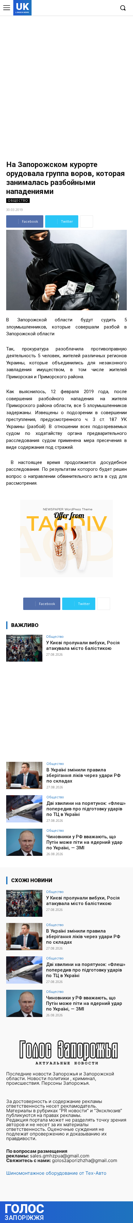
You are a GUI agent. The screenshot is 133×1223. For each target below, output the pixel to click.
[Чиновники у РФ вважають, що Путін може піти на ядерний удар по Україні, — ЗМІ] (24, 842)
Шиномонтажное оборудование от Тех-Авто (56, 1173)
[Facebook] (81, 8)
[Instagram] (91, 8)
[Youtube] (109, 8)
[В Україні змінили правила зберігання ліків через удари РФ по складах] (24, 775)
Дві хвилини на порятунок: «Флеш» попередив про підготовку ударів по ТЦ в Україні (86, 808)
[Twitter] (100, 8)
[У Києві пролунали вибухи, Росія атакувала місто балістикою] (24, 648)
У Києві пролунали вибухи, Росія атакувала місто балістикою (83, 645)
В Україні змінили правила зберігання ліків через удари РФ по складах (83, 775)
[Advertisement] (66, 85)
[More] (86, 221)
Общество (18, 200)
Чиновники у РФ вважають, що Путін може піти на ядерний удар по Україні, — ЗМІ (84, 842)
